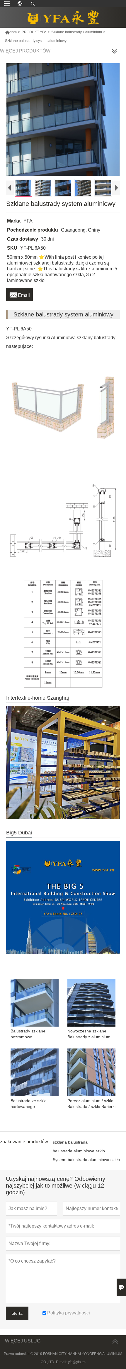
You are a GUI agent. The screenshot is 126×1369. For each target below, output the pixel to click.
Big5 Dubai (19, 833)
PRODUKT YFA (34, 32)
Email (19, 293)
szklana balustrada (70, 1142)
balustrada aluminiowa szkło (79, 1151)
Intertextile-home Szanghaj (37, 698)
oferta (17, 1313)
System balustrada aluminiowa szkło (86, 1159)
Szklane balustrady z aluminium (76, 32)
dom (11, 32)
